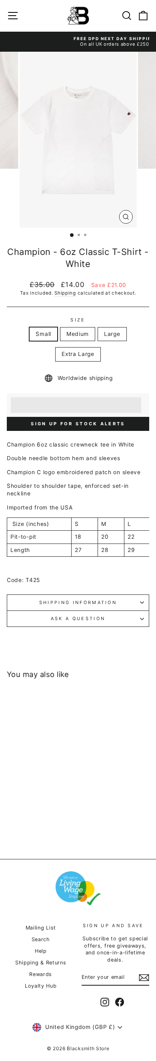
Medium (77, 334)
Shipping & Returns (40, 963)
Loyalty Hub (41, 986)
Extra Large (78, 354)
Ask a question (78, 618)
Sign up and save (113, 925)
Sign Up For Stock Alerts (78, 423)
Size (77, 320)
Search (41, 939)
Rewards (40, 974)
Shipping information (78, 602)
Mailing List (41, 928)
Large (112, 334)
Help (41, 951)
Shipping (65, 293)
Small (43, 334)
